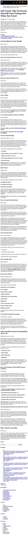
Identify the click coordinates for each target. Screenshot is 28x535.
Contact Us (5, 518)
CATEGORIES (3, 487)
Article (13, 19)
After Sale (5, 507)
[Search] (13, 2)
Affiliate (5, 511)
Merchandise (6, 499)
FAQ (4, 505)
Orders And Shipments (8, 506)
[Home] (3, 2)
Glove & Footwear (7, 496)
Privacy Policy (6, 510)
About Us (5, 517)
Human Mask (6, 493)
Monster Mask (6, 492)
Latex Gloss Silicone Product (9, 490)
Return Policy (6, 508)
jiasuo (3, 19)
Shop (4, 524)
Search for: (3, 444)
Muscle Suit (5, 491)
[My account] (16, 2)
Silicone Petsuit (6, 494)
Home (4, 6)
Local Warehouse (7, 498)
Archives (8, 6)
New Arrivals (6, 497)
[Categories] (25, 2)
